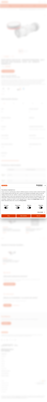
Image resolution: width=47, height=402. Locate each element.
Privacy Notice (23, 200)
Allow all (38, 215)
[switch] (17, 208)
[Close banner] (45, 185)
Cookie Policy (36, 199)
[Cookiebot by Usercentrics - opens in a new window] (37, 185)
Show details (40, 212)
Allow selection (23, 215)
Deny (9, 215)
